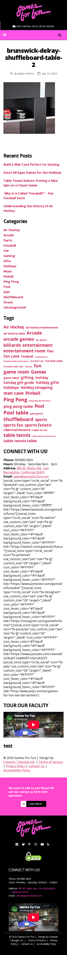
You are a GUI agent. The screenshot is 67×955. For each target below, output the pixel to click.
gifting (27, 377)
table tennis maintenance (44, 436)
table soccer (40, 430)
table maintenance (16, 430)
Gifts (7, 261)
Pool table (15, 412)
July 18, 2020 (49, 73)
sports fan (13, 425)
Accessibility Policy (16, 770)
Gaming (9, 256)
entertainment (38, 345)
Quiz (6, 292)
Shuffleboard (13, 297)
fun (37, 366)
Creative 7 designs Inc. (19, 762)
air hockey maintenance (42, 327)
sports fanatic (38, 425)
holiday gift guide (18, 382)
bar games (41, 339)
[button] (4, 34)
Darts (7, 240)
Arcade (8, 235)
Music (7, 271)
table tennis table (20, 440)
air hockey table (14, 333)
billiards (12, 345)
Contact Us (36, 766)
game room (16, 372)
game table (11, 378)
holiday (41, 377)
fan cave (11, 356)
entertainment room (24, 351)
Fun (6, 251)
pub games (36, 413)
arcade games (18, 339)
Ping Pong (11, 281)
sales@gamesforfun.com (31, 476)
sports (41, 419)
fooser (28, 366)
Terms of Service (50, 762)
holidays (11, 387)
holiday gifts (47, 382)
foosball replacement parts (15, 361)
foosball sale (37, 361)
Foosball (9, 245)
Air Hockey (11, 230)
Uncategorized (14, 307)
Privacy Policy (15, 766)
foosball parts (41, 357)
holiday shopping (37, 387)
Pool (6, 287)
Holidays (9, 266)
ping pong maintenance (39, 401)
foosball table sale (13, 366)
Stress (8, 302)
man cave (13, 393)
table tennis (17, 435)
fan (50, 350)
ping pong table (18, 406)
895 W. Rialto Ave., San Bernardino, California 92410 (26, 470)
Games (38, 372)
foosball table (54, 361)
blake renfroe (26, 73)
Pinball (8, 276)
